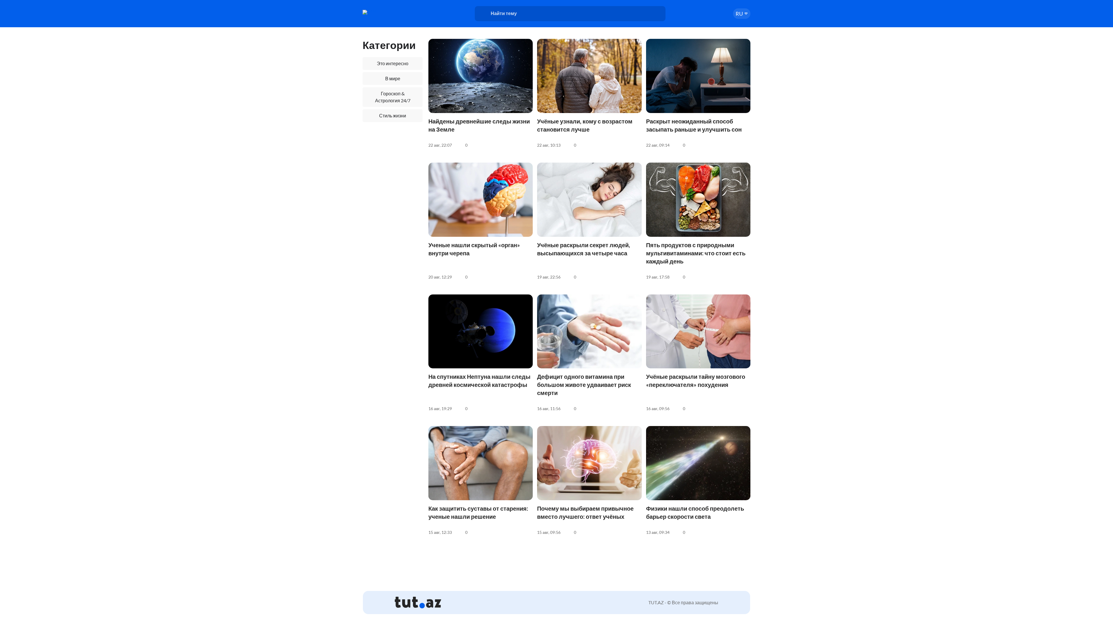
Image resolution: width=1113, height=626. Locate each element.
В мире (392, 78)
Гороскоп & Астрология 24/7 (392, 97)
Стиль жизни (392, 115)
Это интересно (392, 63)
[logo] (385, 12)
